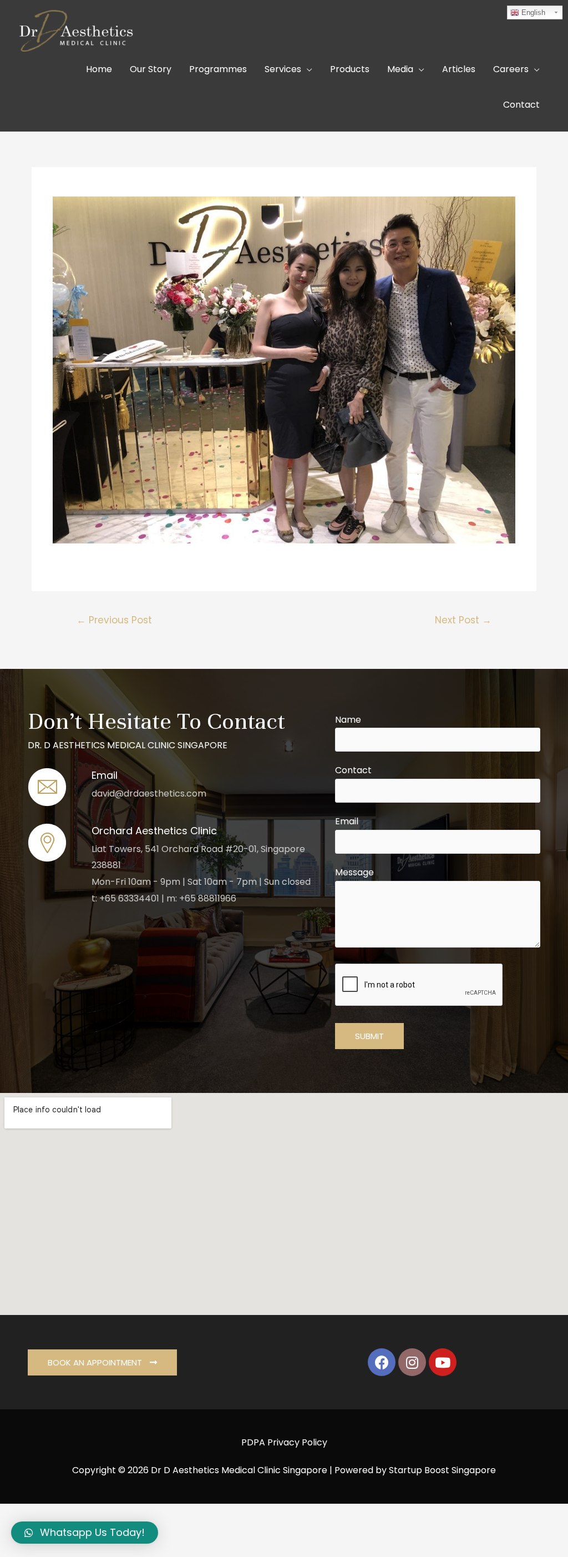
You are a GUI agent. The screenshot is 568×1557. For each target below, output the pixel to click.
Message (354, 872)
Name (348, 719)
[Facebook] (381, 1362)
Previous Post (114, 620)
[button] (102, 1362)
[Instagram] (412, 1362)
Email (346, 821)
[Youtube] (443, 1362)
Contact (353, 770)
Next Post (463, 620)
